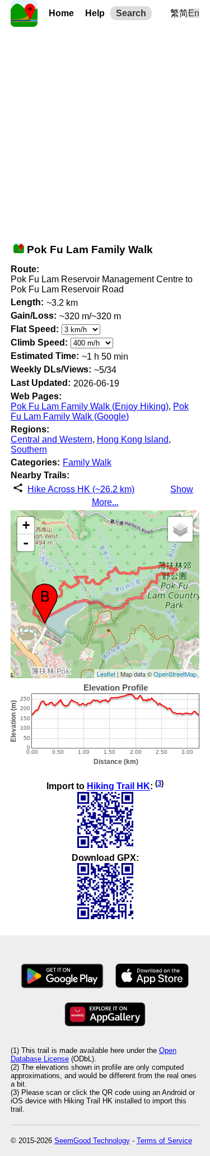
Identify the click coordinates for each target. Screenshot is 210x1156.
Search (131, 13)
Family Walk (87, 462)
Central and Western (51, 439)
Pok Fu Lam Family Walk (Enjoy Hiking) (90, 406)
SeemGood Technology (92, 1140)
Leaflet (106, 673)
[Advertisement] (105, 132)
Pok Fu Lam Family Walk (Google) (100, 411)
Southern (29, 449)
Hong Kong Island (133, 439)
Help (95, 13)
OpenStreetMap (175, 673)
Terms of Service (164, 1140)
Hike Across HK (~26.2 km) (80, 489)
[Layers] (180, 529)
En (193, 13)
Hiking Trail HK (118, 786)
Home (61, 13)
